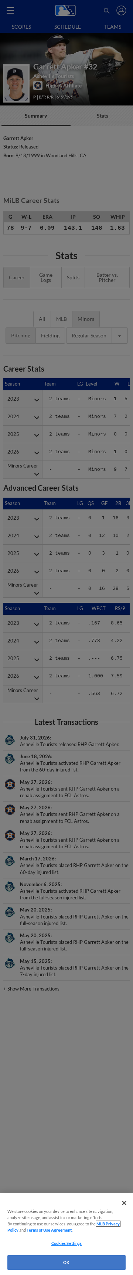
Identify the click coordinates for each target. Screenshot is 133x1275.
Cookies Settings (66, 1243)
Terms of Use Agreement (49, 1230)
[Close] (124, 1203)
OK (66, 1262)
